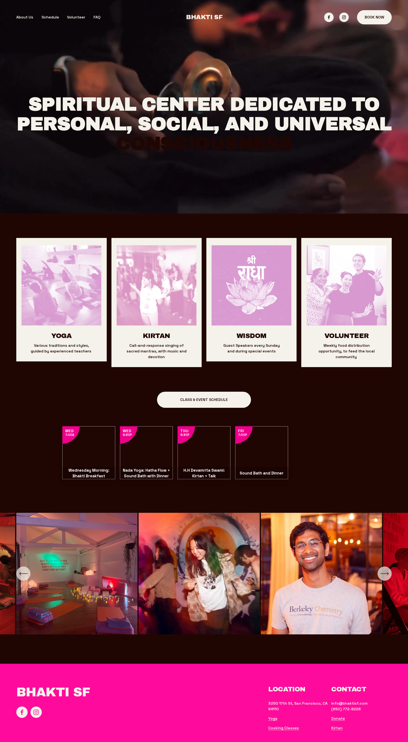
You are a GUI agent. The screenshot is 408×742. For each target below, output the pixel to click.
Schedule (50, 17)
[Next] (385, 573)
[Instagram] (344, 17)
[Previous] (23, 573)
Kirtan (337, 727)
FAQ (97, 17)
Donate (338, 718)
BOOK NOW (374, 17)
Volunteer (76, 17)
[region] (204, 576)
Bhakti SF (204, 17)
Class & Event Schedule (204, 399)
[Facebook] (329, 17)
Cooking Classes (283, 727)
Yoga (272, 718)
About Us (24, 17)
